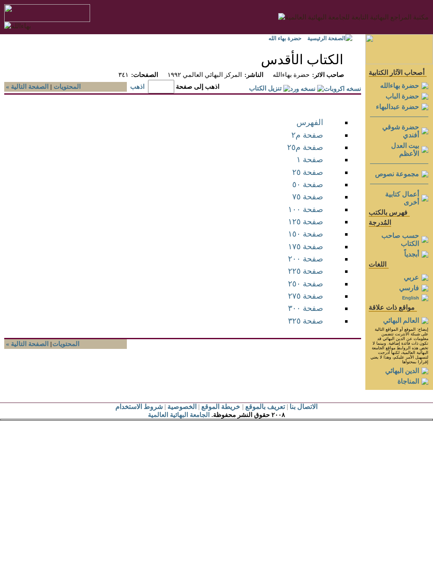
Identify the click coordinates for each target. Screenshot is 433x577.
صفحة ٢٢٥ (305, 271)
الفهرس (309, 122)
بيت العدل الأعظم (405, 149)
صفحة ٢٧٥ (305, 295)
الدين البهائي (402, 370)
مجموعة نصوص (397, 173)
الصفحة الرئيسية (326, 38)
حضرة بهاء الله (285, 38)
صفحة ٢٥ (307, 172)
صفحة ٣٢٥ (305, 320)
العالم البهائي (401, 320)
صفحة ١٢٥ (305, 221)
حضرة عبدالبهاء (397, 106)
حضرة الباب (402, 96)
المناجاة (408, 381)
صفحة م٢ (307, 135)
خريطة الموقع (220, 406)
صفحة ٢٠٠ (305, 258)
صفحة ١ (309, 159)
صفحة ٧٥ (307, 196)
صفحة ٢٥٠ (305, 283)
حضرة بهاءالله (399, 85)
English (410, 297)
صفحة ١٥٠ (305, 233)
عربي (411, 277)
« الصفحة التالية (26, 86)
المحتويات (67, 86)
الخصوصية (182, 406)
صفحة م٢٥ (305, 147)
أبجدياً (411, 254)
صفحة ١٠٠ (305, 209)
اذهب (137, 86)
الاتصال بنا (304, 406)
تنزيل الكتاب (265, 88)
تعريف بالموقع (265, 406)
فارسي (409, 287)
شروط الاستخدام (139, 406)
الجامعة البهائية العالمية (179, 414)
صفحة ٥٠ (307, 184)
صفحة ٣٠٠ (305, 308)
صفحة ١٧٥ (305, 246)
